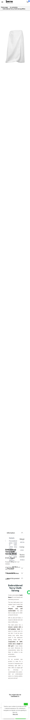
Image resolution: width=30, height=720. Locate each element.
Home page (4, 7)
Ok (26, 704)
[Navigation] (2, 2)
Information (11, 533)
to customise (13, 7)
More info (15, 714)
